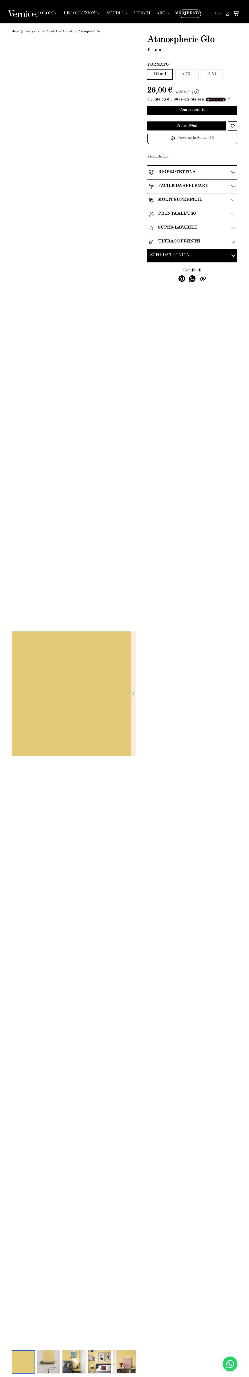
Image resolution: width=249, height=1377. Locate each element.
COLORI (45, 13)
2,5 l (212, 74)
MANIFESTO (188, 13)
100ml (159, 74)
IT (207, 14)
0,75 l (187, 74)
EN (217, 14)
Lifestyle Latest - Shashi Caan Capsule (49, 31)
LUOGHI (142, 13)
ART (160, 13)
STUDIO (115, 13)
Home (15, 31)
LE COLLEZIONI (80, 13)
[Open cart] (236, 13)
